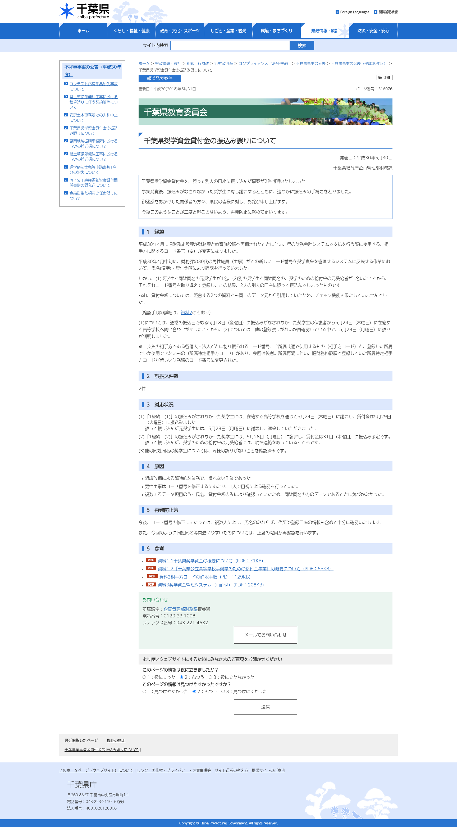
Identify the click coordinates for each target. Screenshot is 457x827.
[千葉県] (84, 11)
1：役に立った (161, 677)
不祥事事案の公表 (311, 63)
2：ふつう (194, 677)
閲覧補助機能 (388, 12)
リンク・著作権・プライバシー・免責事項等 (174, 770)
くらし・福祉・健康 (131, 31)
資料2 (186, 312)
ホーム (83, 31)
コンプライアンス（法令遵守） (264, 63)
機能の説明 (116, 740)
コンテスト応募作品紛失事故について (94, 86)
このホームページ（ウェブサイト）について (96, 770)
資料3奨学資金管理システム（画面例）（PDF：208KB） (212, 584)
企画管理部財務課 (181, 609)
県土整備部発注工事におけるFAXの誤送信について (94, 156)
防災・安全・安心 (373, 31)
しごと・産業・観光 (228, 31)
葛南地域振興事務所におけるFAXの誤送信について (94, 143)
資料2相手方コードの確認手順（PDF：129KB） (206, 576)
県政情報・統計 (325, 31)
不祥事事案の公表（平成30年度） (359, 63)
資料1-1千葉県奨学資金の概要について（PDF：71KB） (212, 560)
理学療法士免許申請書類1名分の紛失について (93, 169)
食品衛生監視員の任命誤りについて (94, 195)
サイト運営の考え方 (231, 770)
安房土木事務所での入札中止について (94, 117)
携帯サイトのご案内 (268, 770)
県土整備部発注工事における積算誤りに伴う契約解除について (94, 102)
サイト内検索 (155, 45)
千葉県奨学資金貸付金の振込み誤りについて (94, 130)
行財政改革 (223, 63)
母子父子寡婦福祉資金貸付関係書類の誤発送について (94, 182)
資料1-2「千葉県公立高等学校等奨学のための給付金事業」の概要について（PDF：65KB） (245, 568)
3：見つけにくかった (246, 691)
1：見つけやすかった (167, 691)
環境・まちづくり (277, 31)
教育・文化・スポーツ (180, 31)
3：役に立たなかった (233, 677)
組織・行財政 (198, 63)
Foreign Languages (354, 12)
